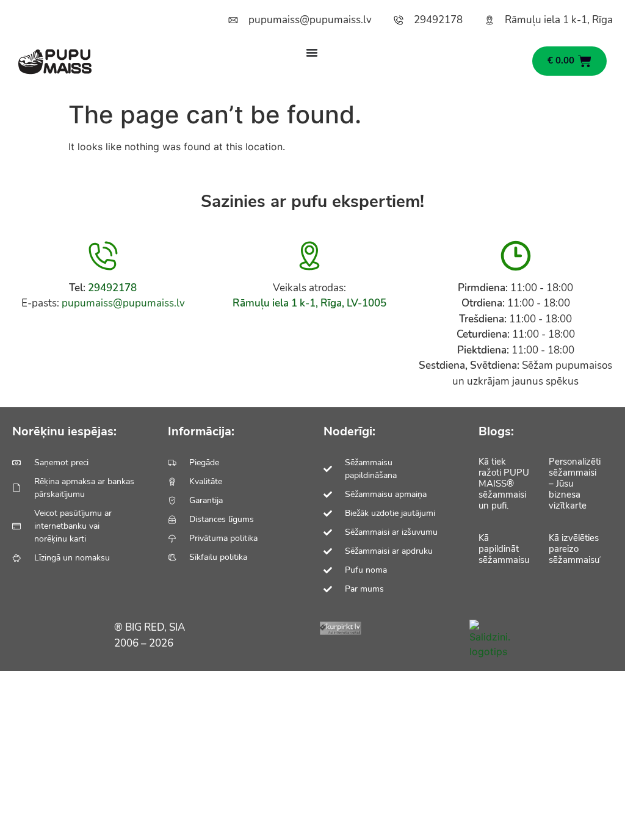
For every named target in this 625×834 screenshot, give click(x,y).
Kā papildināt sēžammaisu (504, 549)
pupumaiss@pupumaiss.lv (123, 303)
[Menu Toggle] (312, 52)
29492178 (112, 288)
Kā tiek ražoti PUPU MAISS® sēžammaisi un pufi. (504, 483)
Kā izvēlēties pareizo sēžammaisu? (576, 549)
